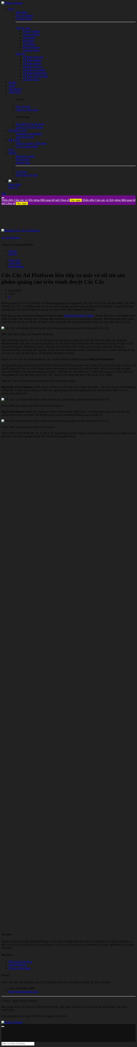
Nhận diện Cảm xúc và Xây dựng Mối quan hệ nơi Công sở (41, 200)
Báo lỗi (13, 254)
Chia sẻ (13, 250)
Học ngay (76, 200)
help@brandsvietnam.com (23, 991)
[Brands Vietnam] (11, 2)
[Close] (2, 197)
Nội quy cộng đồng (20, 968)
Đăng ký (13, 187)
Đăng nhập (15, 184)
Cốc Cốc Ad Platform (10, 238)
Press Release (16, 266)
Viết (3, 193)
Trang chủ (14, 260)
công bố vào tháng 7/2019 (78, 315)
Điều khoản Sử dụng (20, 961)
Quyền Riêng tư (18, 964)
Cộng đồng (15, 263)
